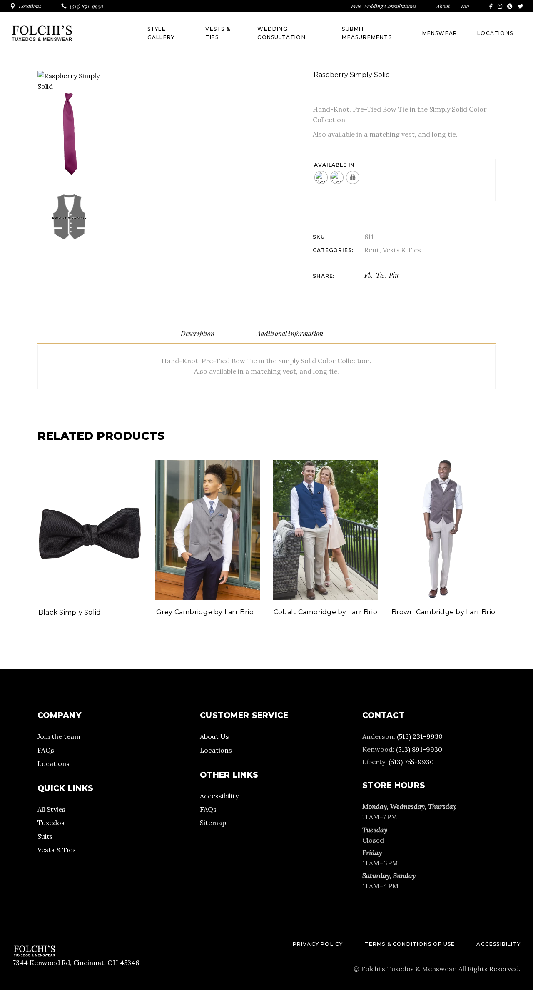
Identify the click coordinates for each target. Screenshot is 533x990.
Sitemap (213, 822)
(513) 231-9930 (420, 736)
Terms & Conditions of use (409, 944)
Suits (45, 836)
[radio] (321, 177)
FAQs (45, 750)
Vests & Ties (402, 250)
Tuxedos (51, 822)
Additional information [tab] (290, 333)
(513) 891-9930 (419, 749)
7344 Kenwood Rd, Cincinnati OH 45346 (75, 962)
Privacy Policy (318, 944)
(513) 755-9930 (411, 762)
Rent (371, 250)
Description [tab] (198, 333)
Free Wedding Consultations (383, 6)
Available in (334, 165)
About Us (214, 736)
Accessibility (219, 796)
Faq (465, 6)
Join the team (58, 736)
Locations (53, 763)
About (443, 6)
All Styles (51, 809)
